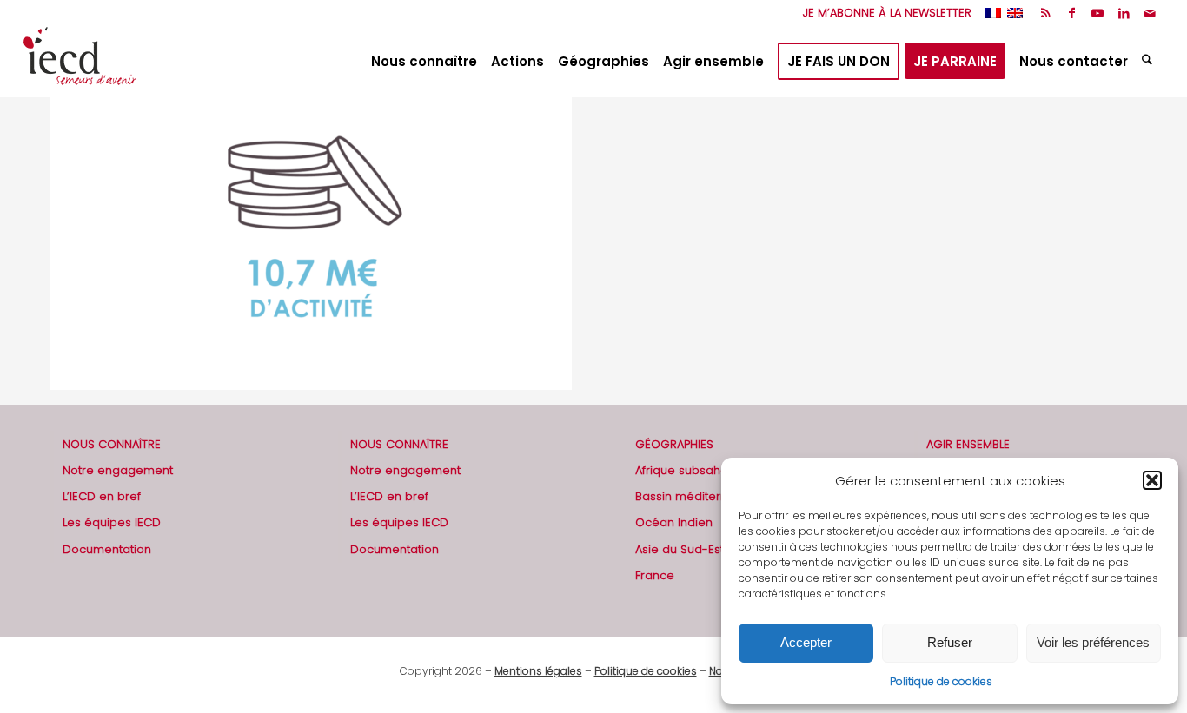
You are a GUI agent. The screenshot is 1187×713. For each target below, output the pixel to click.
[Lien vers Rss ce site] (1045, 13)
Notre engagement (118, 470)
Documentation (107, 549)
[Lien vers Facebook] (1071, 13)
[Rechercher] (1149, 61)
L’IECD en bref (102, 496)
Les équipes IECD (112, 522)
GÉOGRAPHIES (674, 444)
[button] (1152, 480)
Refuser (949, 642)
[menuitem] (882, 13)
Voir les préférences (1093, 642)
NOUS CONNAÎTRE (112, 444)
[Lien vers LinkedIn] (1124, 13)
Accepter (806, 642)
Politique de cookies (941, 681)
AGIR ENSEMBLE (968, 444)
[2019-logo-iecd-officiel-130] (79, 61)
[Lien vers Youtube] (1098, 13)
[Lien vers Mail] (1150, 13)
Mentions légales (538, 670)
